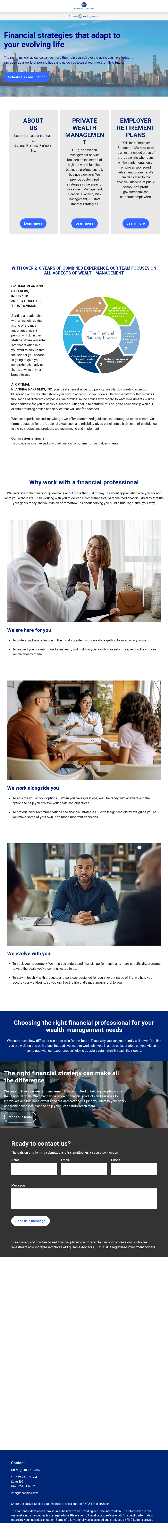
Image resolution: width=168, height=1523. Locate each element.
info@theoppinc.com (24, 1493)
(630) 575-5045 (30, 1470)
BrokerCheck (101, 1503)
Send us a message (30, 1221)
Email (65, 1160)
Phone (115, 1160)
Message (18, 1185)
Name (15, 1160)
